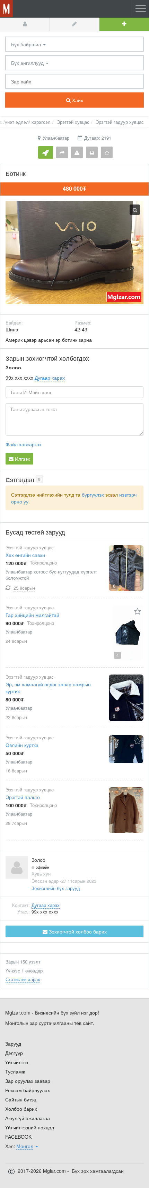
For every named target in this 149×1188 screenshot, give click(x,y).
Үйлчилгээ (16, 1062)
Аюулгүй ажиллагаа (27, 1118)
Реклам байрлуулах (27, 1090)
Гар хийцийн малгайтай (32, 614)
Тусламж (15, 1071)
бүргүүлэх (93, 494)
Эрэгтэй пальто (23, 796)
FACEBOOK (18, 1136)
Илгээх (22, 458)
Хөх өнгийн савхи (25, 554)
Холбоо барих (21, 1108)
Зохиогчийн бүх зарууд (56, 888)
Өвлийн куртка (22, 744)
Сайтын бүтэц (20, 1099)
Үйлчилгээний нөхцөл (29, 1127)
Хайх (77, 100)
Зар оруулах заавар (27, 1080)
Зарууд (13, 1043)
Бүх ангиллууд (28, 62)
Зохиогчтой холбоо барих (77, 931)
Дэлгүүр (14, 1052)
